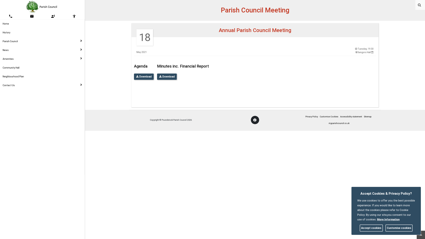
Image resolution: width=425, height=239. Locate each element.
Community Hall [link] (11, 67)
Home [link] (6, 23)
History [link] (6, 32)
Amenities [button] (8, 59)
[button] (420, 5)
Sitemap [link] (368, 116)
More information (388, 219)
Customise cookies (399, 228)
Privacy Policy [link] (311, 116)
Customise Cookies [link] (329, 116)
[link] (419, 5)
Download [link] (145, 76)
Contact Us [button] (9, 85)
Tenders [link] (7, 92)
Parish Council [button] (10, 41)
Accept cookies (371, 228)
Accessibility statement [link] (351, 116)
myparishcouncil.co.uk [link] (339, 123)
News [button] (6, 50)
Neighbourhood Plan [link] (13, 76)
